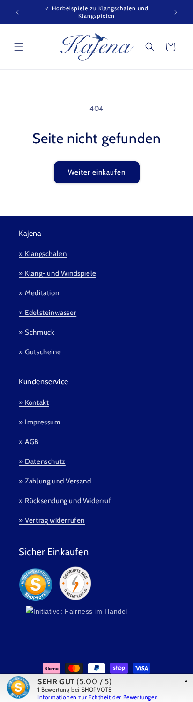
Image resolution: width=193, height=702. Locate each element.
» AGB (29, 442)
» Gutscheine (40, 352)
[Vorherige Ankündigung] (17, 12)
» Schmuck (36, 332)
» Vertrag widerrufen (52, 520)
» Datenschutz (42, 461)
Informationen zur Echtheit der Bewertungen (97, 697)
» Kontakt (34, 402)
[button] (18, 47)
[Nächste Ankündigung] (175, 12)
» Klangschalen (43, 253)
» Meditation (39, 293)
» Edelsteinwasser (47, 312)
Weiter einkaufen (97, 172)
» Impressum (40, 422)
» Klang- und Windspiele (57, 273)
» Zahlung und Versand (55, 481)
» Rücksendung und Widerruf (65, 501)
